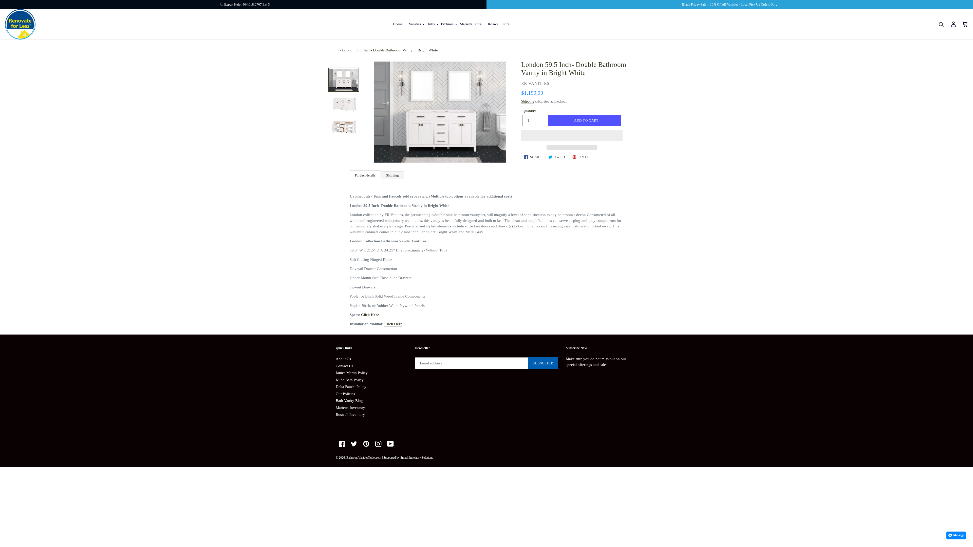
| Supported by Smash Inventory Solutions (407, 457)
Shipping (527, 101)
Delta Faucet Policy (351, 387)
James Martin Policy (352, 373)
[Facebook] (342, 444)
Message (958, 535)
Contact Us (344, 366)
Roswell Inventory (350, 415)
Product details (365, 175)
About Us (343, 359)
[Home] (337, 50)
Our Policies (345, 394)
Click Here (370, 315)
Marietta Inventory (350, 408)
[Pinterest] (366, 444)
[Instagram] (378, 444)
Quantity (529, 111)
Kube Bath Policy (350, 380)
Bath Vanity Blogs (350, 401)
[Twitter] (354, 444)
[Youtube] (390, 444)
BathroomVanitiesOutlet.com (363, 457)
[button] (572, 135)
